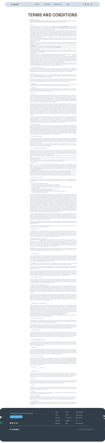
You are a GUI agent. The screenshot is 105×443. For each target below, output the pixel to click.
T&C (77, 420)
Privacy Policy (79, 417)
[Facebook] (13, 423)
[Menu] (92, 4)
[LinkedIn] (17, 423)
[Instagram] (15, 423)
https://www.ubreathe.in (64, 26)
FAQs (67, 415)
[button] (79, 423)
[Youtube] (10, 423)
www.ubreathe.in (33, 45)
